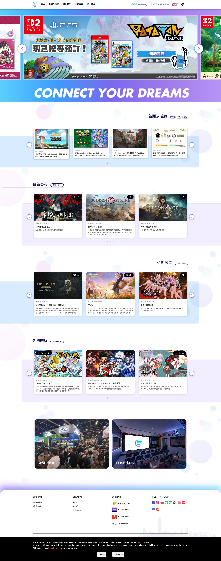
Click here (52, 548)
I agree (102, 554)
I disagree (118, 554)
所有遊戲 (79, 4)
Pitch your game (78, 510)
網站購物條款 (37, 506)
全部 (172, 117)
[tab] (107, 163)
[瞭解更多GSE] (149, 444)
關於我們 (67, 4)
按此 (140, 543)
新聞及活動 (54, 4)
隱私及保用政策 (37, 502)
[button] (183, 4)
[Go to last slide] (29, 144)
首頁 (43, 4)
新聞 (179, 117)
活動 (185, 117)
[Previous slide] (22, 48)
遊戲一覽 (56, 185)
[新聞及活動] (72, 444)
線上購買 (91, 4)
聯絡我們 (75, 506)
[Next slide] (198, 48)
